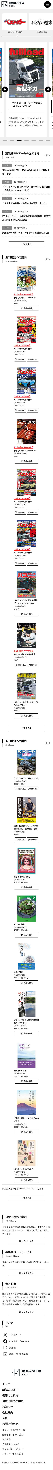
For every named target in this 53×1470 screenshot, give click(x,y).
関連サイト (34, 359)
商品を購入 (28, 308)
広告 (5, 1418)
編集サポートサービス (12, 1435)
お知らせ (7, 1406)
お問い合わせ (10, 1423)
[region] (26, 24)
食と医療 (6, 1439)
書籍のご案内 (10, 1395)
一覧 (46, 155)
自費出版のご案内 (13, 1401)
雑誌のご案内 (10, 1389)
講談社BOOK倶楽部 (18, 1354)
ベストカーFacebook (19, 1341)
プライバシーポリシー (12, 1449)
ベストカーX (15, 1335)
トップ (6, 1384)
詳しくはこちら (26, 1241)
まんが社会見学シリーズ (13, 1430)
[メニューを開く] (47, 4)
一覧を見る (26, 244)
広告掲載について (10, 1444)
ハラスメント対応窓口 (12, 1454)
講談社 (12, 1347)
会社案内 (7, 1412)
